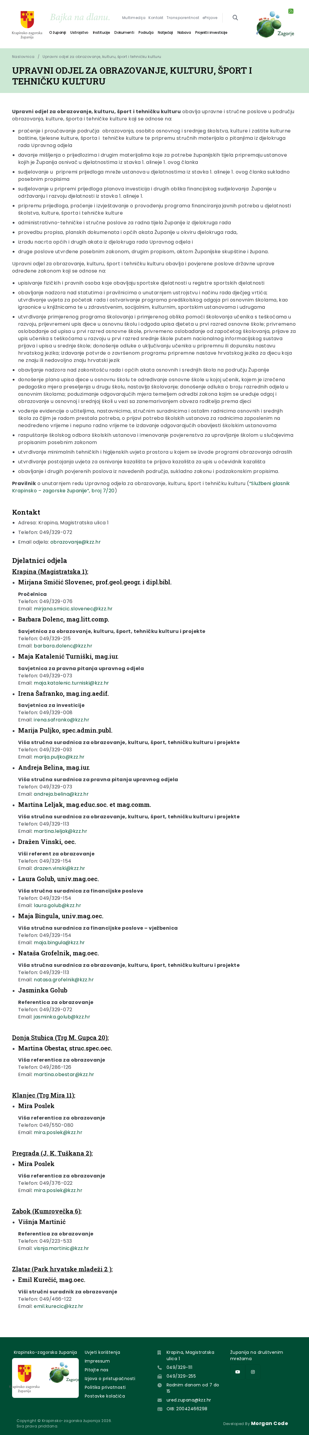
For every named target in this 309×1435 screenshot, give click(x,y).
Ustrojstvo (79, 32)
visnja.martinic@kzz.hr (61, 1248)
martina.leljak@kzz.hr (60, 831)
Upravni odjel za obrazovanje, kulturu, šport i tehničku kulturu (102, 56)
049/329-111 (179, 1367)
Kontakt (155, 17)
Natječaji (165, 32)
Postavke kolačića (105, 1396)
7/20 (109, 490)
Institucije (101, 32)
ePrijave (210, 17)
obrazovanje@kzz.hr (75, 542)
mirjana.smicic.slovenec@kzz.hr (73, 608)
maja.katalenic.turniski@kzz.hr (71, 682)
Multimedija (133, 17)
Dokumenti (124, 32)
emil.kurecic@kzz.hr (58, 1306)
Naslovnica (23, 56)
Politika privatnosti (105, 1387)
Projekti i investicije (211, 32)
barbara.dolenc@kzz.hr (63, 645)
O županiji (57, 32)
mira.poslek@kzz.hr (58, 1132)
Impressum (97, 1361)
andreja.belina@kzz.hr (61, 794)
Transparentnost (183, 17)
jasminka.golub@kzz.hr (62, 1016)
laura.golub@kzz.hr (57, 905)
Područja (146, 32)
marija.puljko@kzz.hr (59, 756)
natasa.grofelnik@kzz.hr (64, 979)
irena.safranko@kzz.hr (61, 719)
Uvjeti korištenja (102, 1352)
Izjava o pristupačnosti (110, 1379)
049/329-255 (181, 1376)
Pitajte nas (96, 1370)
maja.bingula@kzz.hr (59, 942)
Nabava (184, 32)
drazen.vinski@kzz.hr (59, 868)
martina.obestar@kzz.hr (64, 1074)
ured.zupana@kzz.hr (189, 1400)
